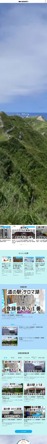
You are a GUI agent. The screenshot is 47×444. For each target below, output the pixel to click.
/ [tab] (41, 357)
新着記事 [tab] (12, 324)
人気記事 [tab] (34, 324)
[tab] (5, 358)
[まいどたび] (23, 1)
